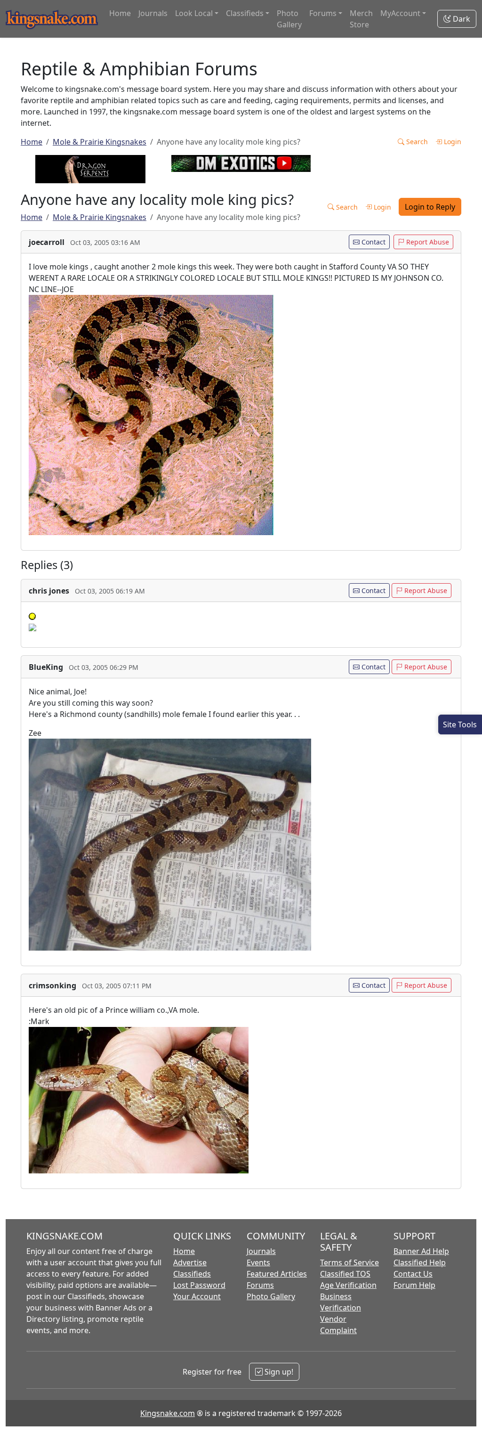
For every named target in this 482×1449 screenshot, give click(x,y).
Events (258, 1262)
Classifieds (192, 1274)
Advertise (190, 1262)
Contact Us (413, 1274)
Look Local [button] (194, 13)
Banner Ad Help (421, 1251)
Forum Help (414, 1285)
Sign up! (278, 1372)
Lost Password (199, 1285)
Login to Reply (430, 207)
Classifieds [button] (245, 13)
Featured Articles (277, 1274)
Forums (260, 1285)
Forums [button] (323, 13)
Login (451, 141)
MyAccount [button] (400, 13)
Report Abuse (426, 241)
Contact (373, 241)
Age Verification (348, 1285)
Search (416, 141)
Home (120, 13)
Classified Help (420, 1262)
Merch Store (361, 19)
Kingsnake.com (167, 1413)
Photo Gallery (289, 19)
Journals (153, 13)
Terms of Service (349, 1262)
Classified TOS (345, 1274)
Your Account (197, 1296)
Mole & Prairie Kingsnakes (99, 142)
